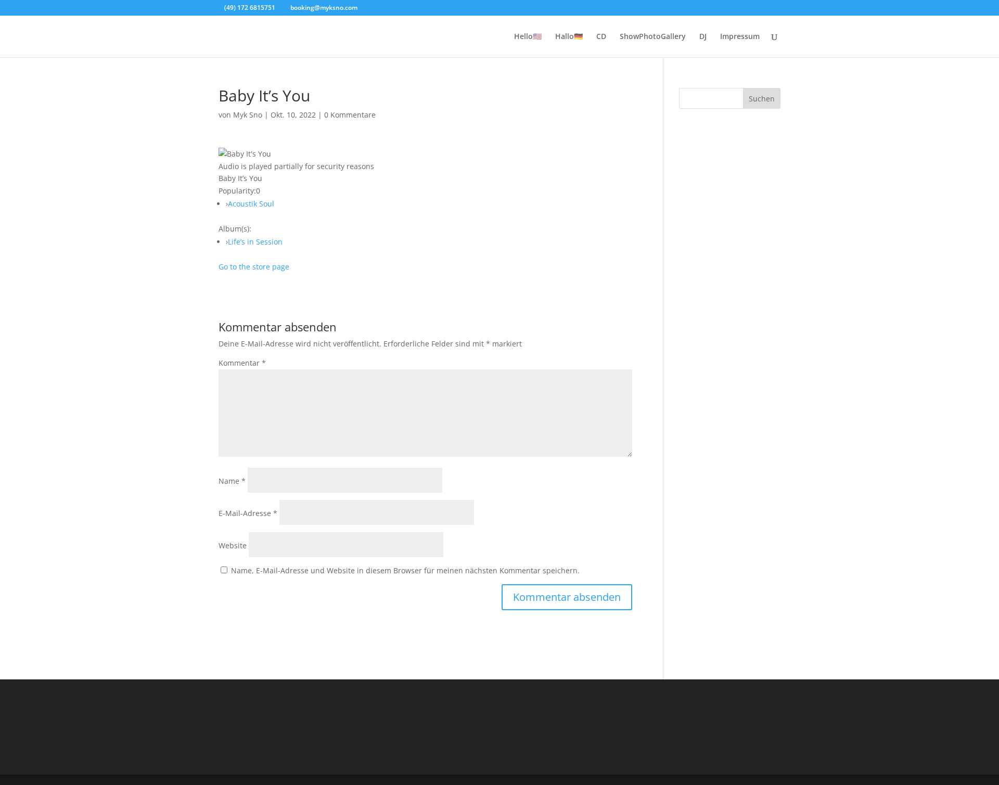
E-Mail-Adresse (248, 513)
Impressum (740, 37)
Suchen (762, 99)
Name (232, 481)
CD (601, 37)
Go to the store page (254, 267)
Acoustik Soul (251, 204)
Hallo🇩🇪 (569, 37)
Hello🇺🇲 (528, 37)
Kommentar (242, 363)
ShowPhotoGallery (653, 37)
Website (233, 545)
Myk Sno (247, 115)
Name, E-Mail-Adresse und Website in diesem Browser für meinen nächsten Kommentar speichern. (405, 570)
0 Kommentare (350, 115)
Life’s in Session (255, 242)
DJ (703, 37)
